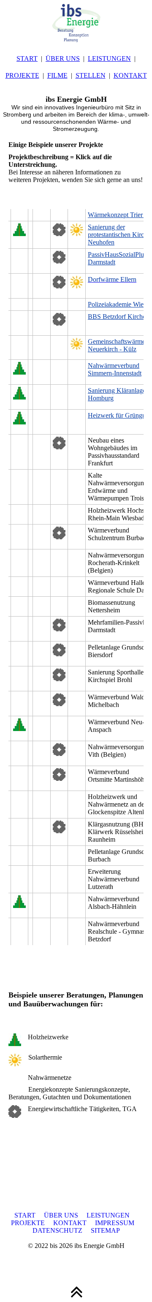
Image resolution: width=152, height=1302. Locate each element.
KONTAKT (130, 75)
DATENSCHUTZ (57, 1230)
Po (91, 304)
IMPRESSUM (114, 1222)
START (27, 58)
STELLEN (91, 75)
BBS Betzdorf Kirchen (118, 316)
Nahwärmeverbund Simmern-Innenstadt (114, 369)
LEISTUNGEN (109, 58)
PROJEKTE (22, 75)
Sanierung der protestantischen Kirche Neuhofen (119, 234)
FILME (57, 75)
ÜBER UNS (63, 58)
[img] (76, 21)
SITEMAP (105, 1230)
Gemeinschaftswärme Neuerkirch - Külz (116, 345)
